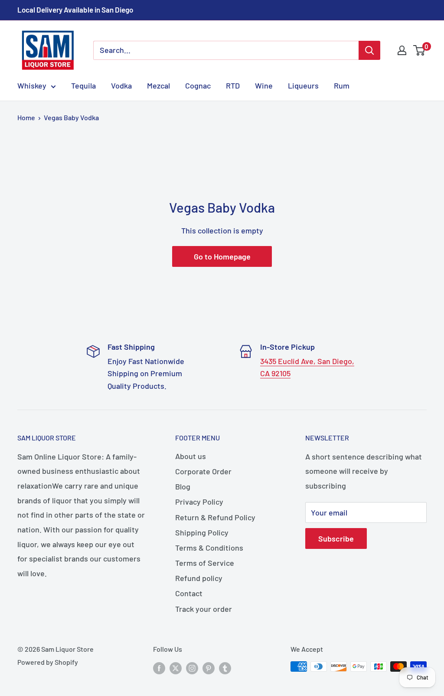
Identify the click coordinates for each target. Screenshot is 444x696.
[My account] (402, 50)
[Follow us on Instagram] (192, 668)
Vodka (121, 85)
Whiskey (31, 85)
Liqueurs (303, 85)
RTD (233, 85)
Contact (188, 593)
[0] (419, 50)
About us (190, 456)
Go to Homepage (222, 256)
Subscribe (336, 538)
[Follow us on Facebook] (159, 668)
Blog (182, 486)
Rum (341, 85)
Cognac (198, 85)
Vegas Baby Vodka (71, 117)
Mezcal (158, 85)
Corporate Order (203, 471)
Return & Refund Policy (215, 517)
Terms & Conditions (209, 547)
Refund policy (198, 578)
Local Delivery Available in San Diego (75, 9)
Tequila (83, 85)
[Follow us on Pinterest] (208, 668)
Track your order (203, 609)
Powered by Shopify (47, 662)
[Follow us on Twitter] (176, 668)
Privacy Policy (199, 501)
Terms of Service (204, 563)
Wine (264, 85)
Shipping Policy (202, 532)
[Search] (369, 50)
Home (26, 117)
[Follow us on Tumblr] (225, 668)
